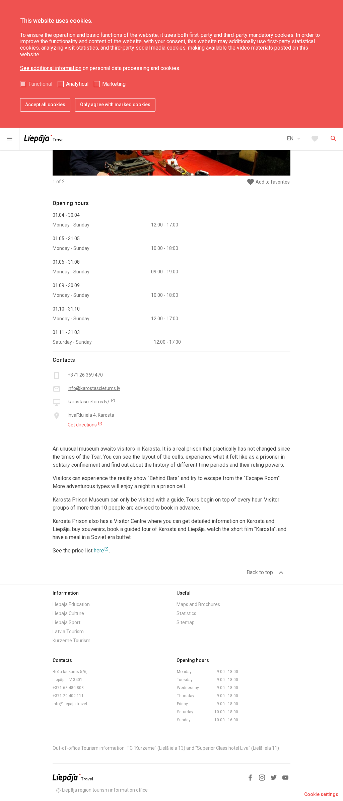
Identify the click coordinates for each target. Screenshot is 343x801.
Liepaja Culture (68, 613)
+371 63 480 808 (68, 687)
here (101, 550)
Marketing (114, 84)
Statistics (186, 613)
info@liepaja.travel (70, 704)
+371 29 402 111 (68, 695)
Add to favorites (268, 182)
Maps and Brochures (198, 604)
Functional (40, 84)
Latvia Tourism (68, 631)
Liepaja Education (71, 604)
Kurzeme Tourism (71, 640)
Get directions (85, 424)
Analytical (77, 84)
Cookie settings (321, 794)
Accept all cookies (45, 104)
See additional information (50, 68)
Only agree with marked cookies (115, 104)
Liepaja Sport (66, 622)
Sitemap (186, 622)
